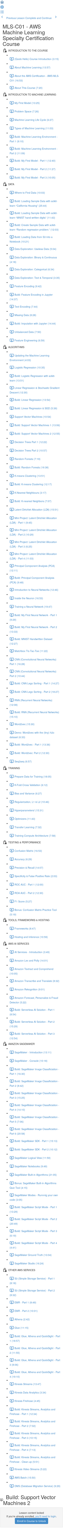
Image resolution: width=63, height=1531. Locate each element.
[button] (2, 3)
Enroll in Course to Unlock (31, 1521)
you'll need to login (45, 1516)
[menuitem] (2, 8)
